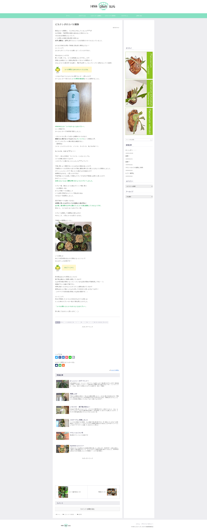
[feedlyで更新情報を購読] (60, 365)
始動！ (127, 156)
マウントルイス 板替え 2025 (134, 167)
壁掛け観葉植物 (98, 322)
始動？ (127, 162)
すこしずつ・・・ (130, 150)
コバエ (83, 322)
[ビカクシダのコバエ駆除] (63, 357)
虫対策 (58, 322)
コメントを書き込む (87, 509)
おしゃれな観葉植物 (67, 322)
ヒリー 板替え (129, 173)
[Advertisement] (87, 339)
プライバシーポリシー (147, 524)
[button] (151, 140)
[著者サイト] (56, 365)
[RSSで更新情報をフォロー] (63, 365)
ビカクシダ (90, 322)
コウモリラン (77, 322)
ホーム (138, 524)
